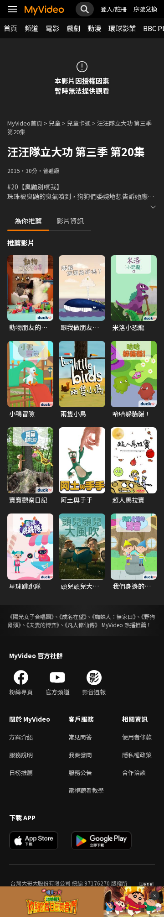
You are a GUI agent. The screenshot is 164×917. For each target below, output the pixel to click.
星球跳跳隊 (25, 586)
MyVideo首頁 (24, 123)
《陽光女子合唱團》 (30, 616)
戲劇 (73, 28)
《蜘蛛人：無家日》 (114, 616)
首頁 (10, 28)
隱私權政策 (137, 754)
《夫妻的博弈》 (42, 625)
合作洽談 (134, 772)
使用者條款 (137, 737)
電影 (52, 28)
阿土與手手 (76, 499)
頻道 (31, 28)
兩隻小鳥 (73, 413)
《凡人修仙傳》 (82, 625)
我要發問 (80, 754)
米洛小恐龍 (128, 327)
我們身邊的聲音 (132, 586)
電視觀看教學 (86, 790)
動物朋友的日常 (28, 327)
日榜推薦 (21, 772)
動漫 (94, 28)
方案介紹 (21, 737)
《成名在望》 (73, 616)
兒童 (55, 123)
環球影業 (122, 28)
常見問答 (80, 737)
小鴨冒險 (22, 413)
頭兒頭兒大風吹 (80, 586)
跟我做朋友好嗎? (80, 327)
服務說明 (21, 754)
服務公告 (80, 772)
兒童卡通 (79, 123)
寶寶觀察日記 (28, 499)
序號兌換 (145, 9)
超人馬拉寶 (128, 499)
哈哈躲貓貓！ (132, 413)
